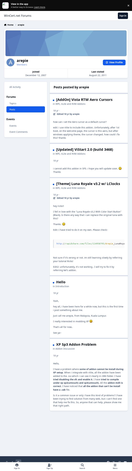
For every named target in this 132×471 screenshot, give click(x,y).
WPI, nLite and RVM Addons (70, 103)
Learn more (6, 5)
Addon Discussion (65, 348)
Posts (12, 109)
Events (13, 125)
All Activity (15, 86)
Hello (61, 282)
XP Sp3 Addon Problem (76, 344)
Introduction (62, 286)
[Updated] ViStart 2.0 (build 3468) (84, 149)
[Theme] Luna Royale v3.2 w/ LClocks (88, 183)
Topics (12, 103)
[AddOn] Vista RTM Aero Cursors (84, 99)
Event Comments (18, 131)
